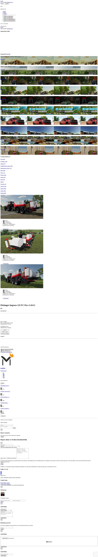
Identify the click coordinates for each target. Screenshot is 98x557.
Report (2, 436)
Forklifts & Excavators (6, 166)
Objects (3, 175)
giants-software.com (6, 350)
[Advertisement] (13, 42)
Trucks (3, 190)
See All (8, 54)
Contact (8, 482)
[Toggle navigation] (7, 3)
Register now (10, 2)
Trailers (3, 188)
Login (2, 1)
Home (4, 11)
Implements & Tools (6, 168)
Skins (2, 181)
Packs (3, 179)
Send (2, 463)
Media (4, 12)
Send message (3, 370)
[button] (3, 373)
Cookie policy (3, 484)
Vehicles (3, 193)
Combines (4, 161)
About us (9, 484)
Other (3, 177)
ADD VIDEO (3, 555)
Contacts (5, 13)
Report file (9, 352)
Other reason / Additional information (8, 458)
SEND (2, 529)
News (3, 172)
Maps (3, 170)
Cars (3, 159)
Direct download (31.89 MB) (7, 349)
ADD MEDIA (3, 517)
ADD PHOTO (3, 546)
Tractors (3, 186)
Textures (3, 184)
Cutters (3, 163)
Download (3, 59)
